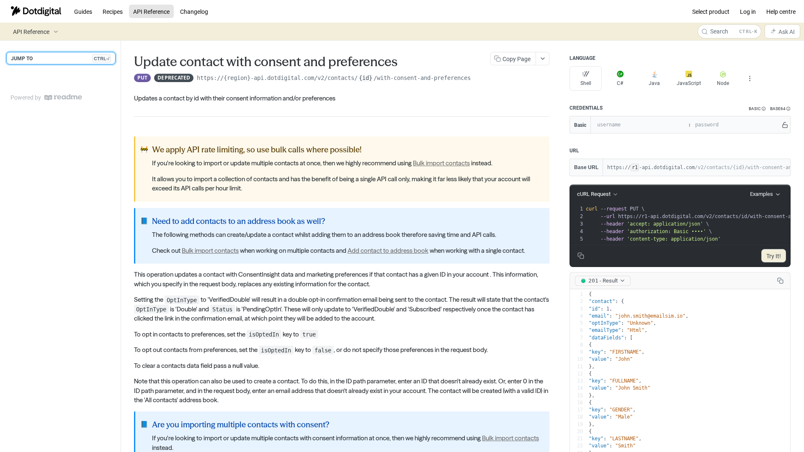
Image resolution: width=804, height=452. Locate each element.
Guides (83, 11)
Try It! (773, 256)
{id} (365, 77)
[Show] (785, 125)
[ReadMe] (63, 97)
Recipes (113, 11)
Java (654, 83)
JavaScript (689, 83)
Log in (748, 11)
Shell (585, 83)
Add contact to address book (388, 250)
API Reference (151, 11)
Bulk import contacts (441, 163)
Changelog (194, 11)
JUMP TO (60, 58)
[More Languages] (749, 78)
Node (723, 83)
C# (620, 83)
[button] (757, 108)
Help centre (781, 11)
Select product (710, 11)
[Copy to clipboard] (479, 79)
